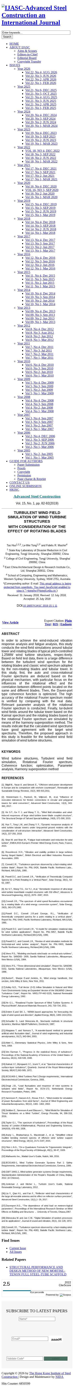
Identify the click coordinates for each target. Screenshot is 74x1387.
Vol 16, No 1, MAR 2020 (41, 197)
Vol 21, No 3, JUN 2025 (40, 100)
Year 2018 (23, 218)
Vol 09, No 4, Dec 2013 (40, 311)
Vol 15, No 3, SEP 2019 (40, 207)
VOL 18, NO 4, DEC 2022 (42, 150)
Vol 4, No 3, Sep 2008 (39, 404)
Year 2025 (23, 86)
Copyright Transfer (29, 61)
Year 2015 (23, 272)
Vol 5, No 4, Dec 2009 (39, 382)
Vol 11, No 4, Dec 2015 (40, 275)
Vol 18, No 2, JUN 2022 (40, 158)
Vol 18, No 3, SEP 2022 (40, 154)
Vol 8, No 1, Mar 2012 (39, 339)
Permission (24, 475)
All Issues (15, 1251)
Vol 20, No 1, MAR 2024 (41, 125)
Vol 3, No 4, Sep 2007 (39, 418)
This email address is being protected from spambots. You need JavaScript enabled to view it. (37, 587)
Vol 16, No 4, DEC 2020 (41, 186)
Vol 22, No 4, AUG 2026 (41, 72)
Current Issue (17, 1248)
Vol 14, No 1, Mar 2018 (40, 232)
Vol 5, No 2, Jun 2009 (39, 389)
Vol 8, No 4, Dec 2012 (39, 329)
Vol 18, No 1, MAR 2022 (41, 161)
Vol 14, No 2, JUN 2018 (40, 229)
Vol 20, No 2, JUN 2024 (40, 122)
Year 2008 (23, 397)
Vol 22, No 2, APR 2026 (40, 79)
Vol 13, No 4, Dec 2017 (40, 240)
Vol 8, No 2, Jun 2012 (39, 336)
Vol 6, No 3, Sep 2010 (39, 368)
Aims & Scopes (27, 51)
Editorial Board (27, 58)
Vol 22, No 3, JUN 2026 (40, 75)
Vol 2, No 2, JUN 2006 (39, 443)
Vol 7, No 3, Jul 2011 (38, 350)
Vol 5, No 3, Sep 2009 (39, 386)
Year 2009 (23, 379)
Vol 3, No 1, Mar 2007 (39, 429)
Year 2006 (23, 432)
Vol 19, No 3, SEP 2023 (40, 136)
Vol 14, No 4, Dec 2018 (40, 222)
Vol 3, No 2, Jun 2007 (39, 425)
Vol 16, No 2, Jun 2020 (39, 193)
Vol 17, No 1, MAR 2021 (41, 179)
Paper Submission (28, 464)
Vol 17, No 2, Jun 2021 (39, 175)
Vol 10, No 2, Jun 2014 (39, 300)
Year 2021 (23, 165)
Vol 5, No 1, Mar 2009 (39, 393)
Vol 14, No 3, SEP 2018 (40, 225)
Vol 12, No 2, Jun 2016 (39, 265)
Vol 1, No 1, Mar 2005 (39, 457)
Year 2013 (23, 307)
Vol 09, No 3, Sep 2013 (40, 315)
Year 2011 (23, 343)
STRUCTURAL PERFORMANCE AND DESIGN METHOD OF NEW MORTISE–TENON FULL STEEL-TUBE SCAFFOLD (38, 1271)
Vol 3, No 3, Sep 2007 (39, 422)
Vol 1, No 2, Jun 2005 (39, 454)
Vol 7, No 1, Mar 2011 (39, 357)
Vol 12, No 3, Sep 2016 (40, 261)
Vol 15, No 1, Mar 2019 (40, 215)
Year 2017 (23, 236)
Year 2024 (23, 111)
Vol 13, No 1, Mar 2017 (40, 250)
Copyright (23, 471)
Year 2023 (23, 129)
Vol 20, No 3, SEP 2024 (40, 118)
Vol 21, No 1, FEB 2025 (40, 108)
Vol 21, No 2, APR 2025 (40, 104)
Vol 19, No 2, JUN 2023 (40, 140)
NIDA (59, 1376)
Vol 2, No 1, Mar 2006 (39, 447)
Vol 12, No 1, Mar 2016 (40, 268)
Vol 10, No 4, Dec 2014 (40, 293)
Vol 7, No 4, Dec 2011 (39, 347)
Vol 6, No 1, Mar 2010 (39, 375)
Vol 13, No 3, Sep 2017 (40, 243)
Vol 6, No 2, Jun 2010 (39, 372)
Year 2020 (23, 183)
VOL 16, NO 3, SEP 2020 (41, 190)
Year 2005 (23, 450)
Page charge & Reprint (31, 479)
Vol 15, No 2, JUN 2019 (40, 211)
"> (40, 590)
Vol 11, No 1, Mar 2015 (40, 286)
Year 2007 (23, 414)
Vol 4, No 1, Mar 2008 (39, 411)
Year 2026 (23, 68)
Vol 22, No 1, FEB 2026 (40, 83)
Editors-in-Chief (27, 54)
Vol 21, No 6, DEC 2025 (41, 90)
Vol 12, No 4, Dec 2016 (40, 257)
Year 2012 (23, 325)
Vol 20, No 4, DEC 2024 (41, 115)
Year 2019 (23, 200)
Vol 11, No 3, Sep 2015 (40, 279)
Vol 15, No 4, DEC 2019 (41, 204)
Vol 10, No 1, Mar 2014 (40, 304)
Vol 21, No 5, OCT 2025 (41, 93)
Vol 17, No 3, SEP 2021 (40, 172)
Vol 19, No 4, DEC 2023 (41, 133)
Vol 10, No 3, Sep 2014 (40, 297)
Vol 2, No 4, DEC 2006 (40, 436)
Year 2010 (23, 361)
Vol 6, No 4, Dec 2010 (39, 364)
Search (7, 36)
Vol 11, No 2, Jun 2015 (39, 282)
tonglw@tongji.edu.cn (42, 590)
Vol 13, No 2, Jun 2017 (39, 247)
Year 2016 (23, 254)
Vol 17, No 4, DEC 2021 (41, 168)
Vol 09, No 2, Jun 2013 (39, 318)
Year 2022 (23, 147)
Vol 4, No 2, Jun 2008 (39, 407)
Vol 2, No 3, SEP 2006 (39, 439)
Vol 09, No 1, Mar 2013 (40, 322)
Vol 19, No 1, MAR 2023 (41, 143)
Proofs (21, 468)
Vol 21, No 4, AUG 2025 (41, 97)
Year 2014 (23, 290)
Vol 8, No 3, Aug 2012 (39, 332)
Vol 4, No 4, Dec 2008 (39, 400)
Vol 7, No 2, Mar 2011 (39, 354)
